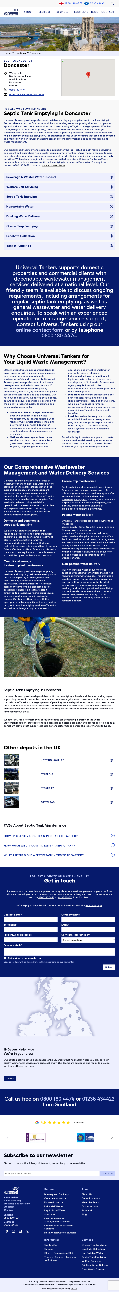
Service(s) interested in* (75, 934)
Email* (65, 924)
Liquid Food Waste (54, 1210)
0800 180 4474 (73, 3)
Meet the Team (90, 1202)
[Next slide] (111, 1137)
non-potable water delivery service (86, 569)
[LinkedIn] (20, 1231)
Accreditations (90, 1206)
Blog (95, 12)
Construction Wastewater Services (58, 1227)
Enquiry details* (13, 945)
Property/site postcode (18, 934)
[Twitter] (27, 1231)
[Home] (11, 12)
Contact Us (50, 1245)
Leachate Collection (93, 1249)
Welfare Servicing (91, 1261)
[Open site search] (112, 3)
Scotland (81, 12)
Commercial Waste (55, 1198)
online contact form (53, 165)
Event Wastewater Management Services (57, 1220)
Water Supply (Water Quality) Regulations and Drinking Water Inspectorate (88, 528)
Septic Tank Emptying (94, 1257)
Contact (107, 12)
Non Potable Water (92, 1253)
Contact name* (13, 914)
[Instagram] (13, 1231)
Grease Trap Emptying (94, 1245)
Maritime (49, 1214)
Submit (109, 967)
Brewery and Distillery (56, 1194)
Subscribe (107, 1173)
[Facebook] (7, 1231)
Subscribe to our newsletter (24, 958)
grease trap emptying (74, 499)
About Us (87, 1194)
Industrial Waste (53, 1206)
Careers (48, 1249)
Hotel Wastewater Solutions (60, 1232)
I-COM (74, 1288)
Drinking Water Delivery (95, 1265)
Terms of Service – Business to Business (60, 1259)
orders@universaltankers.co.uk (26, 94)
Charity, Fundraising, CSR (58, 1253)
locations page (94, 905)
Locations (20, 53)
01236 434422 (98, 3)
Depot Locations (91, 1198)
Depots (10, 1078)
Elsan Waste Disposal (93, 1269)
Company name (70, 914)
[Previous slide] (7, 1137)
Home (7, 53)
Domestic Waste (53, 1202)
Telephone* (11, 924)
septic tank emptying (30, 530)
